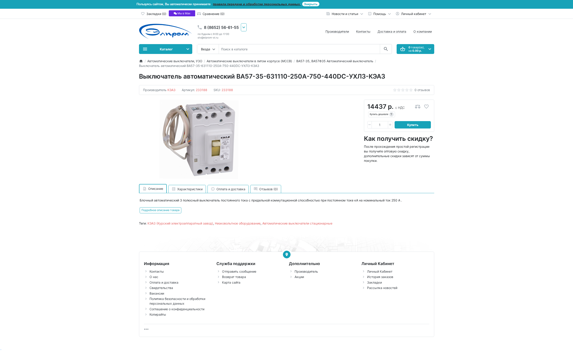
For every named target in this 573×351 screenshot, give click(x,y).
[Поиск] (386, 49)
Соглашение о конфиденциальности (177, 309)
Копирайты (158, 314)
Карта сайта (231, 282)
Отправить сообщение (239, 271)
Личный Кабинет (379, 271)
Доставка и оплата (392, 31)
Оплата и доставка (164, 282)
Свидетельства (161, 288)
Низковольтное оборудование (238, 223)
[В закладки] (426, 106)
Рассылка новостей (382, 288)
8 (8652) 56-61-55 (221, 27)
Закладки (374, 282)
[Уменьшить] (369, 125)
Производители (337, 31)
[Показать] (287, 254)
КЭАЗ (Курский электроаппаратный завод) (180, 223)
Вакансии (157, 293)
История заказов (380, 277)
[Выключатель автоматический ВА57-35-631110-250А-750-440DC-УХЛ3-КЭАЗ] (199, 139)
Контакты (363, 31)
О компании (422, 31)
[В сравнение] (417, 106)
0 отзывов (422, 90)
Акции (299, 277)
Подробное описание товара (160, 210)
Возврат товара (234, 277)
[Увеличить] (390, 125)
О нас (154, 277)
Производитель (306, 271)
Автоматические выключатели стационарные (297, 223)
